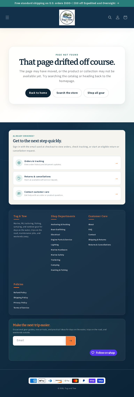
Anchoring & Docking (60, 224)
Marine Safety (57, 254)
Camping (55, 265)
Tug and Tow (70, 388)
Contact (92, 234)
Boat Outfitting (58, 229)
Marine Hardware (59, 249)
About (91, 224)
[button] (7, 17)
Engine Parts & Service (61, 239)
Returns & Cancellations (99, 244)
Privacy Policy (20, 302)
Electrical (55, 234)
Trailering (55, 259)
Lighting (55, 244)
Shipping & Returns (97, 239)
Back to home (38, 93)
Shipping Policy (21, 297)
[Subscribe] (70, 340)
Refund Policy (20, 292)
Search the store (67, 93)
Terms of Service (21, 307)
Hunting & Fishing (59, 270)
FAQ (90, 229)
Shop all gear (96, 93)
